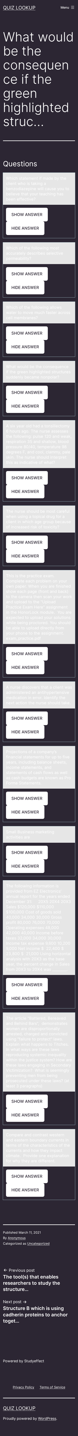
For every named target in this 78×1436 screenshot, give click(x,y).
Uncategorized (38, 1243)
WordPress (47, 1418)
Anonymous (17, 1238)
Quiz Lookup (19, 8)
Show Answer (26, 214)
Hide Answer (25, 228)
